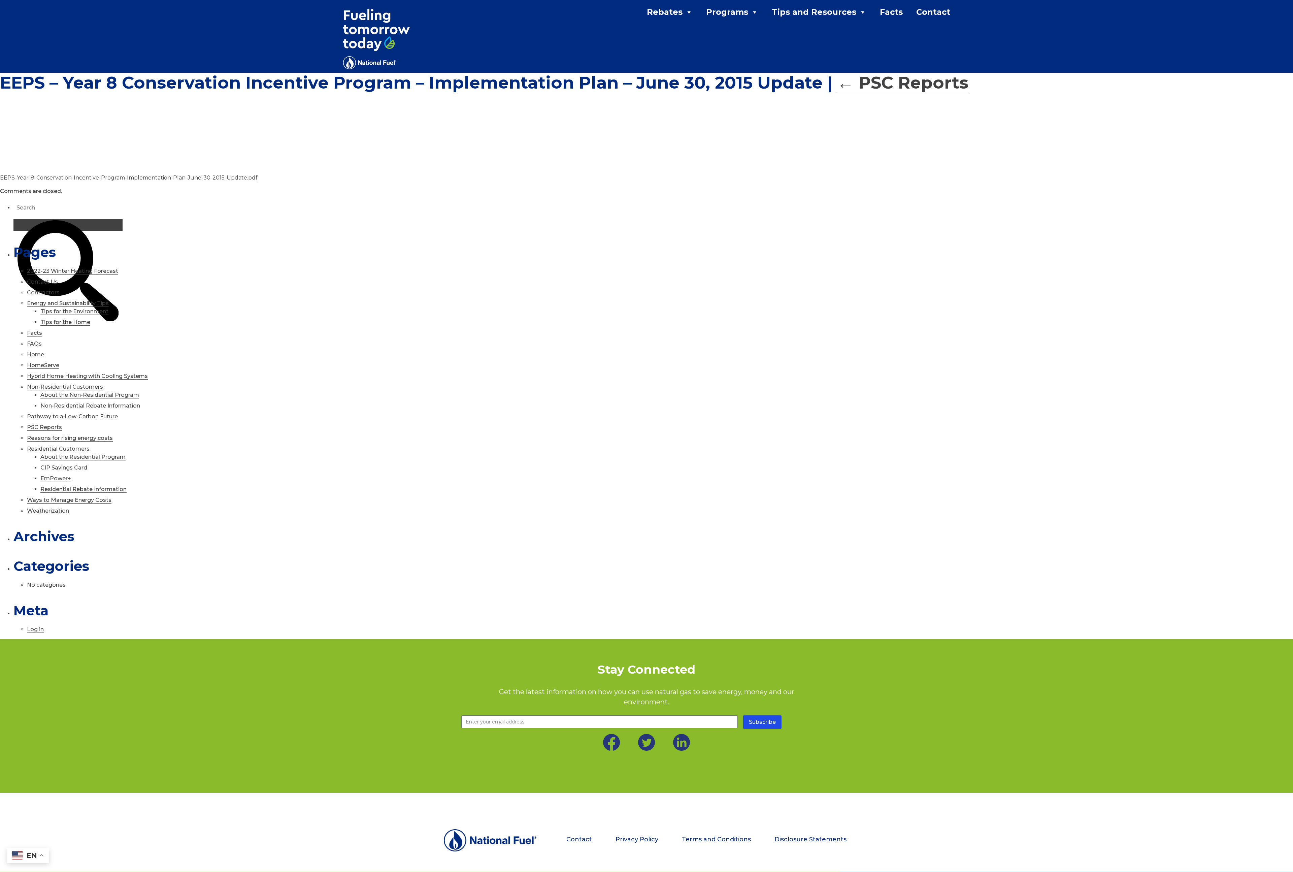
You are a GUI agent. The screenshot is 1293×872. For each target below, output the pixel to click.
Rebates (665, 12)
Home (35, 354)
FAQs (34, 344)
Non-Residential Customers (65, 387)
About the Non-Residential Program (89, 395)
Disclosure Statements (810, 839)
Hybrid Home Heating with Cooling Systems (87, 376)
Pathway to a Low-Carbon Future (72, 416)
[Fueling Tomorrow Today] (376, 39)
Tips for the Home (65, 322)
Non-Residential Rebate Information (90, 405)
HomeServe (43, 365)
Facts (891, 12)
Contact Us (42, 282)
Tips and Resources (814, 12)
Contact (933, 12)
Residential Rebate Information (83, 489)
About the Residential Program (83, 457)
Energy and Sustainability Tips (68, 303)
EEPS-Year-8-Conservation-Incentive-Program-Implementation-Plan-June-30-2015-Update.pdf (129, 177)
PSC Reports (902, 82)
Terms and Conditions (716, 839)
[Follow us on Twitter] (646, 742)
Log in (35, 629)
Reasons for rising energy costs (70, 438)
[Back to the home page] (490, 840)
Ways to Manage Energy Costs (69, 500)
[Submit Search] (68, 225)
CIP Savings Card (63, 467)
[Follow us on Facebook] (611, 742)
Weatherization (48, 511)
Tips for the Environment (74, 311)
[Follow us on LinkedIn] (681, 742)
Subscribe (762, 722)
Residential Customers (58, 449)
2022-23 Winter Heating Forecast (72, 271)
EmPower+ (55, 478)
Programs (727, 12)
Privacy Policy (637, 839)
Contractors (43, 292)
